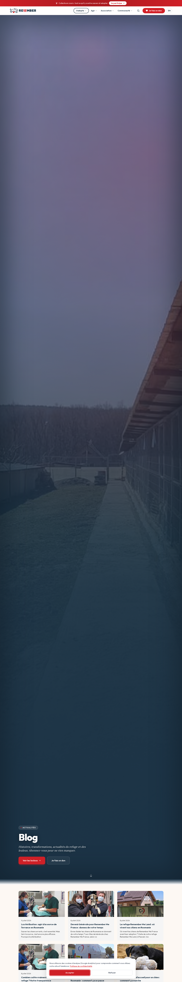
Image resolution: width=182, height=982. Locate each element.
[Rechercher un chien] (138, 10)
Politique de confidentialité (81, 966)
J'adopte (80, 10)
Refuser (112, 972)
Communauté (124, 10)
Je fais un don (58, 860)
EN (169, 10)
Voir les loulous (30, 860)
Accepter (70, 972)
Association (106, 10)
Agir (93, 10)
